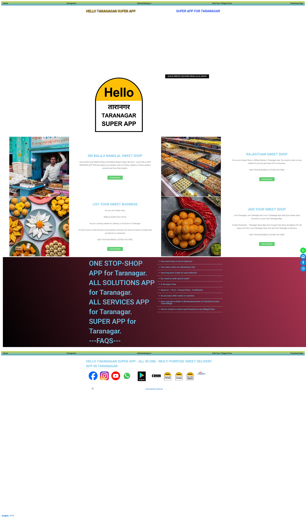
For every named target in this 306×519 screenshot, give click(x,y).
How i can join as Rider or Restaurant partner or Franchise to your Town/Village (190, 302)
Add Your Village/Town (222, 3)
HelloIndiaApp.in (144, 3)
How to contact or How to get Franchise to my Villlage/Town (188, 309)
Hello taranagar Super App (111, 11)
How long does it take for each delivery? (179, 273)
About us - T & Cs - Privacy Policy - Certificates (182, 290)
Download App (296, 3)
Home (5, 3)
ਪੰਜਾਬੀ (11, 515)
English (5, 515)
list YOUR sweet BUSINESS (115, 204)
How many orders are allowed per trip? (178, 267)
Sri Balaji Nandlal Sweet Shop (115, 156)
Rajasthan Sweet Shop (266, 154)
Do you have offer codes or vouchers (177, 296)
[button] (190, 261)
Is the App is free (168, 284)
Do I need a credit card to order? (175, 278)
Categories (71, 3)
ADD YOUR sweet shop (267, 209)
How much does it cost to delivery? (176, 261)
